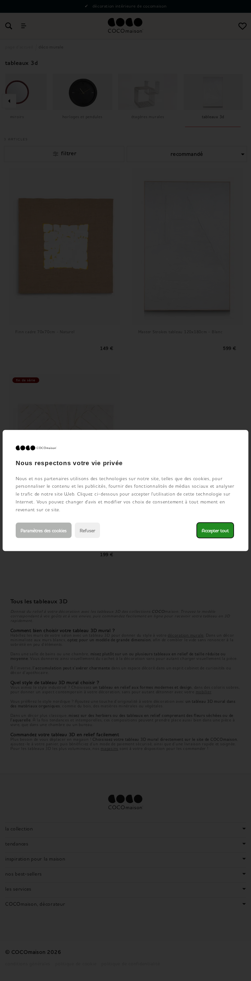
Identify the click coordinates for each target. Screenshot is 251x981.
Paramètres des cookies (44, 530)
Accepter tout (215, 530)
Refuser (87, 530)
